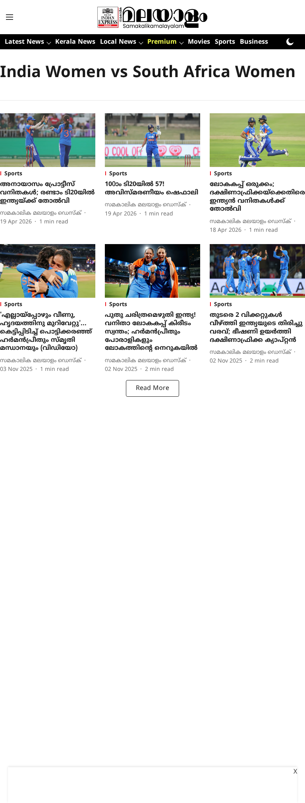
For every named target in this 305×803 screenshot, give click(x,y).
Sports (225, 42)
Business (254, 42)
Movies (199, 42)
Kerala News (75, 42)
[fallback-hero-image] (47, 140)
